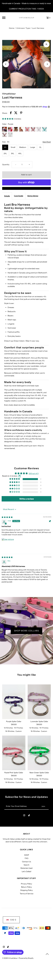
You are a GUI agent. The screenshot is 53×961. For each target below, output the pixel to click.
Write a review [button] (26, 498)
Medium (22, 147)
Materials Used (26, 868)
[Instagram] (24, 815)
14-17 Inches (18, 728)
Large (32, 147)
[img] (7, 517)
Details (7, 196)
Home (11, 28)
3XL (12, 153)
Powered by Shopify (26, 958)
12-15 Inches (8, 728)
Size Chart (47, 142)
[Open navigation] (9, 17)
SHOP (26, 855)
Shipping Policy (26, 890)
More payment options (26, 188)
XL (40, 147)
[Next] (47, 64)
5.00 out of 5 (33, 473)
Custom (18, 731)
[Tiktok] (29, 815)
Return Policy (26, 887)
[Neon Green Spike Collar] (39, 753)
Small (13, 147)
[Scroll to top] (47, 954)
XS (5, 147)
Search (26, 865)
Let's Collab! (26, 871)
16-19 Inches (9, 731)
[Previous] (6, 64)
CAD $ (13, 920)
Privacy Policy (26, 884)
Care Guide (18, 196)
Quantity (5, 165)
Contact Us (26, 862)
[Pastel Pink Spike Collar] (13, 753)
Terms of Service (26, 894)
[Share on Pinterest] (21, 113)
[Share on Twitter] (15, 113)
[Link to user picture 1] (8, 544)
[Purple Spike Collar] (13, 701)
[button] (8, 119)
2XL (5, 153)
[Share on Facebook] (11, 113)
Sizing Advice (32, 196)
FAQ (26, 858)
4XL (20, 153)
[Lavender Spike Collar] (39, 701)
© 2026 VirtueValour (10, 958)
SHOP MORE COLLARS (26, 630)
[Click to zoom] (46, 44)
